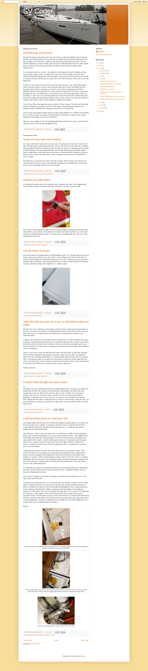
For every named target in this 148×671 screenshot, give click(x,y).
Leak (42, 376)
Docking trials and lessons (37, 52)
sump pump (50, 173)
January (102, 108)
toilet (46, 376)
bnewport (101, 51)
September (103, 73)
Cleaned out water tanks (36, 179)
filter (29, 244)
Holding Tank (32, 635)
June (101, 79)
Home (56, 640)
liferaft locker (38, 315)
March (102, 105)
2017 (100, 68)
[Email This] (55, 129)
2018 (100, 65)
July (101, 76)
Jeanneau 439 (47, 635)
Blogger (82, 656)
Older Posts (84, 640)
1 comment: (47, 409)
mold (39, 244)
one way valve (42, 173)
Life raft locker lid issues (36, 250)
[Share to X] (59, 129)
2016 (100, 111)
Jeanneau (34, 173)
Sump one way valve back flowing (42, 139)
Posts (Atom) (36, 644)
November (103, 71)
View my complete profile (104, 54)
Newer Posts (28, 640)
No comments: (47, 129)
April (101, 102)
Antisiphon (31, 376)
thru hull (40, 412)
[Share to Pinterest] (64, 129)
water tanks (44, 244)
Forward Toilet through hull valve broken (45, 382)
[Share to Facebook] (62, 129)
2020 (100, 63)
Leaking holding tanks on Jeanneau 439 (45, 418)
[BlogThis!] (57, 129)
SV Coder (38, 11)
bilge (29, 173)
